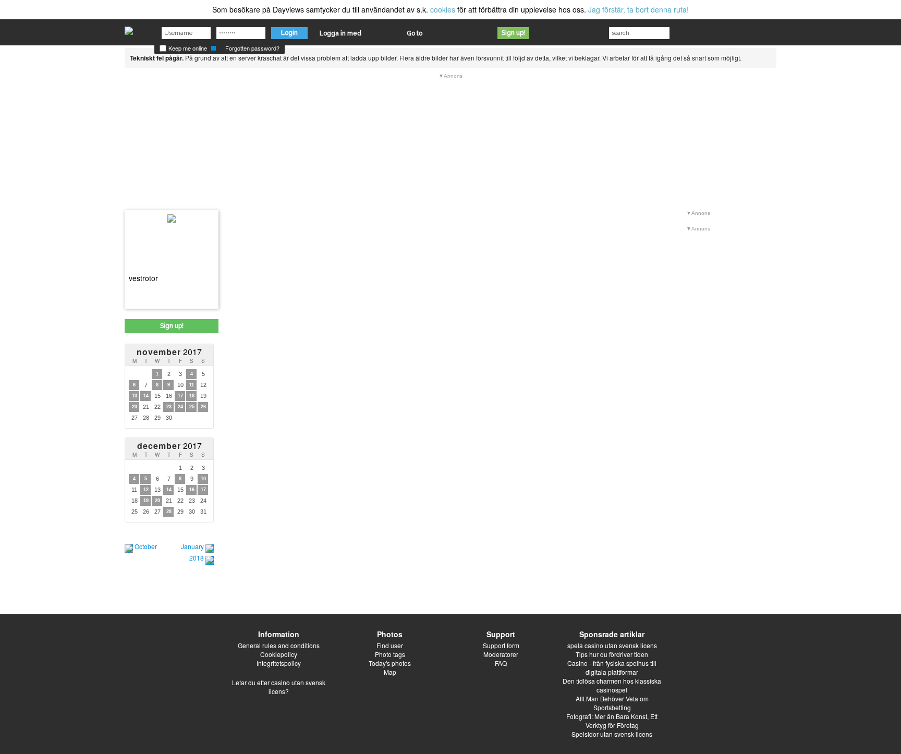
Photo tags (390, 654)
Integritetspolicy (279, 663)
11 (191, 384)
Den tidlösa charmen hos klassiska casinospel (612, 685)
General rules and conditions (279, 645)
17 (180, 395)
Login (289, 33)
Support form (501, 645)
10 (203, 478)
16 (191, 489)
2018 (196, 557)
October (146, 546)
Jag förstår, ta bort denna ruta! (638, 9)
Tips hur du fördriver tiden (612, 654)
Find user (389, 645)
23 (169, 406)
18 (191, 395)
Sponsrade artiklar (611, 634)
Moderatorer (500, 654)
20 (134, 406)
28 (169, 511)
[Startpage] (129, 28)
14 (146, 395)
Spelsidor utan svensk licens (611, 733)
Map (390, 671)
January (192, 546)
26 (203, 406)
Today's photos (390, 663)
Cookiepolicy (278, 654)
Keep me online (187, 48)
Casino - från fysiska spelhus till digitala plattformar (611, 667)
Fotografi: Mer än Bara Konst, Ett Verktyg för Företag (612, 720)
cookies (442, 9)
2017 (169, 352)
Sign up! (513, 33)
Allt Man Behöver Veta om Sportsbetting (612, 703)
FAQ (501, 663)
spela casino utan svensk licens (612, 645)
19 (146, 500)
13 (134, 395)
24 (180, 406)
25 (191, 406)
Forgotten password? (252, 48)
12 (146, 489)
